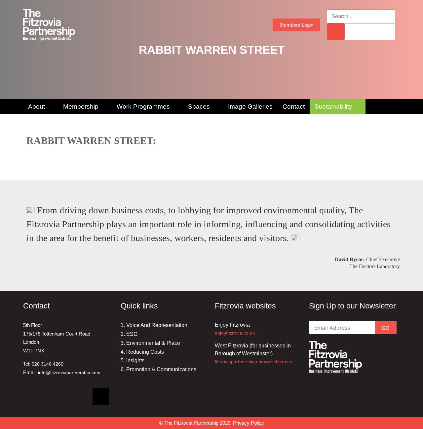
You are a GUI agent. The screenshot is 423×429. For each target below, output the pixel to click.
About (36, 106)
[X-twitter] (101, 396)
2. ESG (129, 334)
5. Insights (132, 360)
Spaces (199, 106)
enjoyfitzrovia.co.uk (235, 333)
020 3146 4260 (47, 364)
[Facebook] (54, 396)
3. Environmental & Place (150, 343)
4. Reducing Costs (142, 352)
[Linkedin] (31, 396)
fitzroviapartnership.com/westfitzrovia (253, 361)
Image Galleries (250, 106)
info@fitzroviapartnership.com (69, 372)
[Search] (336, 31)
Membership (80, 106)
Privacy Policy (248, 423)
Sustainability (333, 106)
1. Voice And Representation (154, 325)
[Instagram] (77, 396)
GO (386, 328)
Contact (294, 106)
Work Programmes (143, 106)
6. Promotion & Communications (158, 369)
